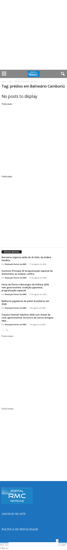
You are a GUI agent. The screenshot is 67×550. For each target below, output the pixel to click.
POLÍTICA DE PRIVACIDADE (20, 529)
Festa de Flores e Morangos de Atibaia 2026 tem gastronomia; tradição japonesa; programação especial (25, 287)
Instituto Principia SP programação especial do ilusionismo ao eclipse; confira (27, 272)
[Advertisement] (33, 34)
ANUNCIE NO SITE (14, 513)
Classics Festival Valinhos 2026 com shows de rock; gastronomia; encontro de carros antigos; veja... (27, 317)
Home (4, 81)
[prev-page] (3, 330)
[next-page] (6, 330)
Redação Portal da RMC (16, 264)
